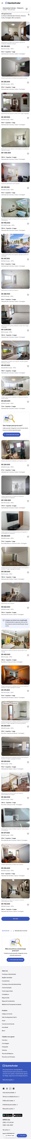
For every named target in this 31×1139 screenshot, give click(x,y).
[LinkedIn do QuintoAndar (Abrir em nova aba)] (14, 1089)
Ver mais (15, 918)
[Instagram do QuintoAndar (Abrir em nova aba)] (7, 1089)
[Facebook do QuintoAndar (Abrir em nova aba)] (4, 1089)
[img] (15, 31)
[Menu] (2, 3)
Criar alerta (23, 1135)
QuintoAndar (5, 930)
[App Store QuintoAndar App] (17, 1115)
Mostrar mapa (11, 1135)
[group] (15, 39)
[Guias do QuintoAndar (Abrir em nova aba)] (10, 1089)
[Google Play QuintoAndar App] (8, 1115)
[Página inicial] (13, 3)
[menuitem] (5, 931)
